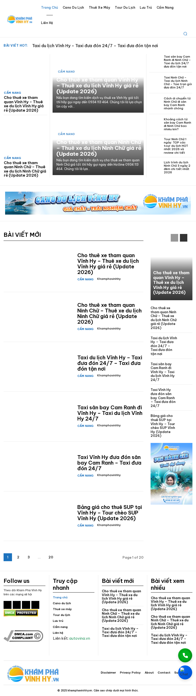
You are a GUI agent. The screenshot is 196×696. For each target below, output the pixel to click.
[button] (185, 33)
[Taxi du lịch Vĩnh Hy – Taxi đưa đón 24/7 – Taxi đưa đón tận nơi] (39, 367)
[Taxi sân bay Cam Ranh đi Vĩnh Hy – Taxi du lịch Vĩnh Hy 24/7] (39, 416)
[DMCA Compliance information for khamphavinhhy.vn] (23, 640)
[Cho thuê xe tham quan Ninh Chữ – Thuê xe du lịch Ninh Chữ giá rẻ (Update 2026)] (25, 136)
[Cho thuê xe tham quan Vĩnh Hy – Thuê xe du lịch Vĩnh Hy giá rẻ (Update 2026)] (25, 71)
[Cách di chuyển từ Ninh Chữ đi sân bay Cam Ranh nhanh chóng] (155, 103)
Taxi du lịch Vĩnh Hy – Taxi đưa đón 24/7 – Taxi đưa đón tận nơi (95, 45)
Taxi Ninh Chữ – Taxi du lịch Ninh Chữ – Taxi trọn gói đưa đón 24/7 (178, 82)
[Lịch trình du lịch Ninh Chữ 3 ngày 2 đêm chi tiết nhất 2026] (155, 167)
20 (50, 557)
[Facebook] (7, 605)
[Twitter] (26, 605)
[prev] (181, 46)
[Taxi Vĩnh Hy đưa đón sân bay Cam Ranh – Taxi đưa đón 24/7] (39, 466)
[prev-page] (174, 238)
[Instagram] (17, 605)
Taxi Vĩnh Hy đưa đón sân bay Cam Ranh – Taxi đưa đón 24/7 (109, 462)
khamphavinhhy (109, 279)
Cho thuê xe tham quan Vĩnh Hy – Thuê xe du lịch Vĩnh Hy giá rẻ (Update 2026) (24, 104)
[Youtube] (35, 605)
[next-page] (62, 557)
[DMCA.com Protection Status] (21, 615)
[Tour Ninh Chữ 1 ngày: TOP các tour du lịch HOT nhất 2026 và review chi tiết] (155, 145)
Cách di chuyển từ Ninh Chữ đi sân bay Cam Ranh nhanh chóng (177, 103)
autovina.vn (79, 638)
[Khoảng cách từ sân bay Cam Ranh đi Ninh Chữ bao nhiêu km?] (155, 124)
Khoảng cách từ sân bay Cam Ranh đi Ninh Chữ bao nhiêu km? (177, 124)
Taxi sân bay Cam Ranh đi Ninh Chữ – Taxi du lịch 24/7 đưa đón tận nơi (177, 62)
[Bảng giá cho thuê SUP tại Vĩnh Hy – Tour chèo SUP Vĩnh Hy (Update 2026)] (39, 516)
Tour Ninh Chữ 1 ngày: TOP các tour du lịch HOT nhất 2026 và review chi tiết (176, 145)
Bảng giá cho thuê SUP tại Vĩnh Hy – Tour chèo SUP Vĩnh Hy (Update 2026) (109, 512)
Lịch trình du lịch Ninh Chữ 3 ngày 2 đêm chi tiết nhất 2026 (177, 167)
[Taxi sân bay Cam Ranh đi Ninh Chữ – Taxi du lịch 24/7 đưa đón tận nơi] (155, 62)
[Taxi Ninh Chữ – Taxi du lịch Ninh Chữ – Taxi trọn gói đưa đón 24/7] (155, 82)
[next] (189, 46)
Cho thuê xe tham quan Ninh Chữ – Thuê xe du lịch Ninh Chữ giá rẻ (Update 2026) (25, 169)
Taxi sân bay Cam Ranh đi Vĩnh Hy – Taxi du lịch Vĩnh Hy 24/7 (109, 413)
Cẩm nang (12, 92)
